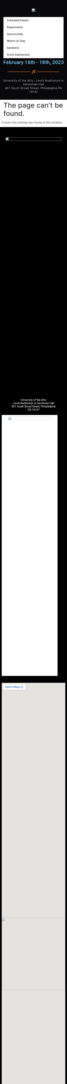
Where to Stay (16, 41)
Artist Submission (18, 54)
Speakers (13, 47)
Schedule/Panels (18, 20)
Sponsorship (15, 34)
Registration (15, 27)
